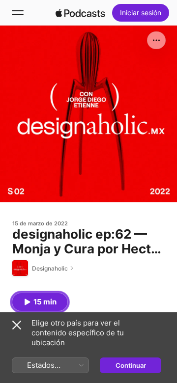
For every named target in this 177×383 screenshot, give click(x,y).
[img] (80, 13)
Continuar (131, 365)
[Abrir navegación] (18, 13)
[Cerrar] (16, 325)
